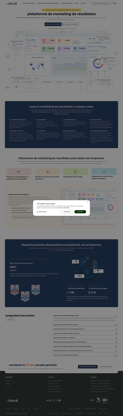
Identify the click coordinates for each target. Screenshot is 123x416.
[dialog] (61, 208)
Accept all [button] (80, 211)
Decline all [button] (67, 211)
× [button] (87, 201)
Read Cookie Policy (65, 207)
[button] (41, 211)
